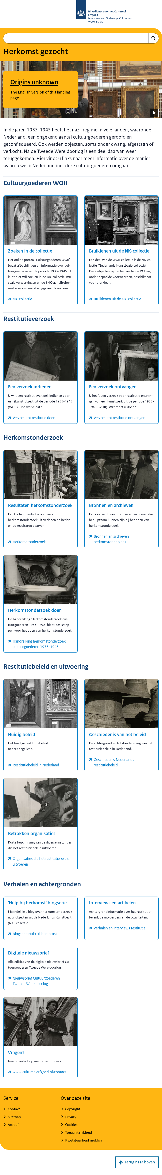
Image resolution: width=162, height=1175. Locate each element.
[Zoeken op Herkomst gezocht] (153, 38)
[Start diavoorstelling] (154, 113)
